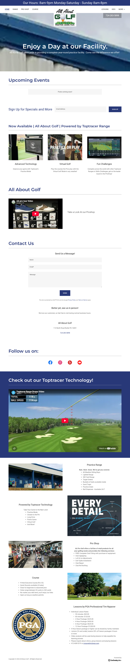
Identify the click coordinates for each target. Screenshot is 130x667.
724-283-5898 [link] (112, 15)
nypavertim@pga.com (91, 643)
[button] (122, 9)
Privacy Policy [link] (72, 300)
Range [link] (15, 9)
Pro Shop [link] (25, 9)
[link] (65, 9)
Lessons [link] (105, 9)
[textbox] (80, 109)
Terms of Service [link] (82, 300)
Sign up (115, 109)
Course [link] (35, 9)
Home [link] (7, 9)
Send (65, 293)
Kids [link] (113, 9)
